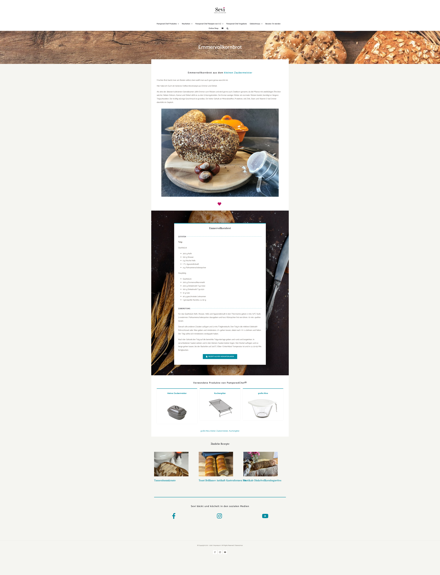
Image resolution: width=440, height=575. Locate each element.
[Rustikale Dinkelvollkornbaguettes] (260, 464)
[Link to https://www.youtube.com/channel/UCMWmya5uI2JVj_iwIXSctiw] (265, 516)
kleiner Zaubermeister (177, 393)
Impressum (217, 545)
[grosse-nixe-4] (263, 398)
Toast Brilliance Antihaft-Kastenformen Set (216, 460)
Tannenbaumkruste (171, 462)
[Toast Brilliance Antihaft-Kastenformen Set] (216, 464)
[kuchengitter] (220, 398)
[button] (227, 28)
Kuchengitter (220, 393)
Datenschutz (239, 545)
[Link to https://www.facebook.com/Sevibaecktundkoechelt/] (174, 516)
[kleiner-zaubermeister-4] (177, 401)
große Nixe (263, 393)
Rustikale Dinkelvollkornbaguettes (260, 460)
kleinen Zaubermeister (238, 73)
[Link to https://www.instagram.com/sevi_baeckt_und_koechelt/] (219, 516)
